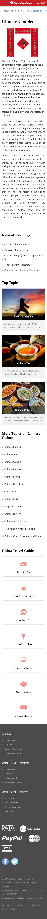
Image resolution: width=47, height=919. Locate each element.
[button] (23, 3)
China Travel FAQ (12, 769)
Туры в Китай (8, 906)
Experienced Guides (13, 782)
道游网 (12, 909)
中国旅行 (22, 906)
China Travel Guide (35, 11)
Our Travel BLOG (12, 803)
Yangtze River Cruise (13, 749)
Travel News (10, 798)
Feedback (9, 811)
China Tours (10, 740)
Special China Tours (13, 807)
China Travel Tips (12, 778)
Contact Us (9, 774)
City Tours (9, 745)
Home (21, 11)
